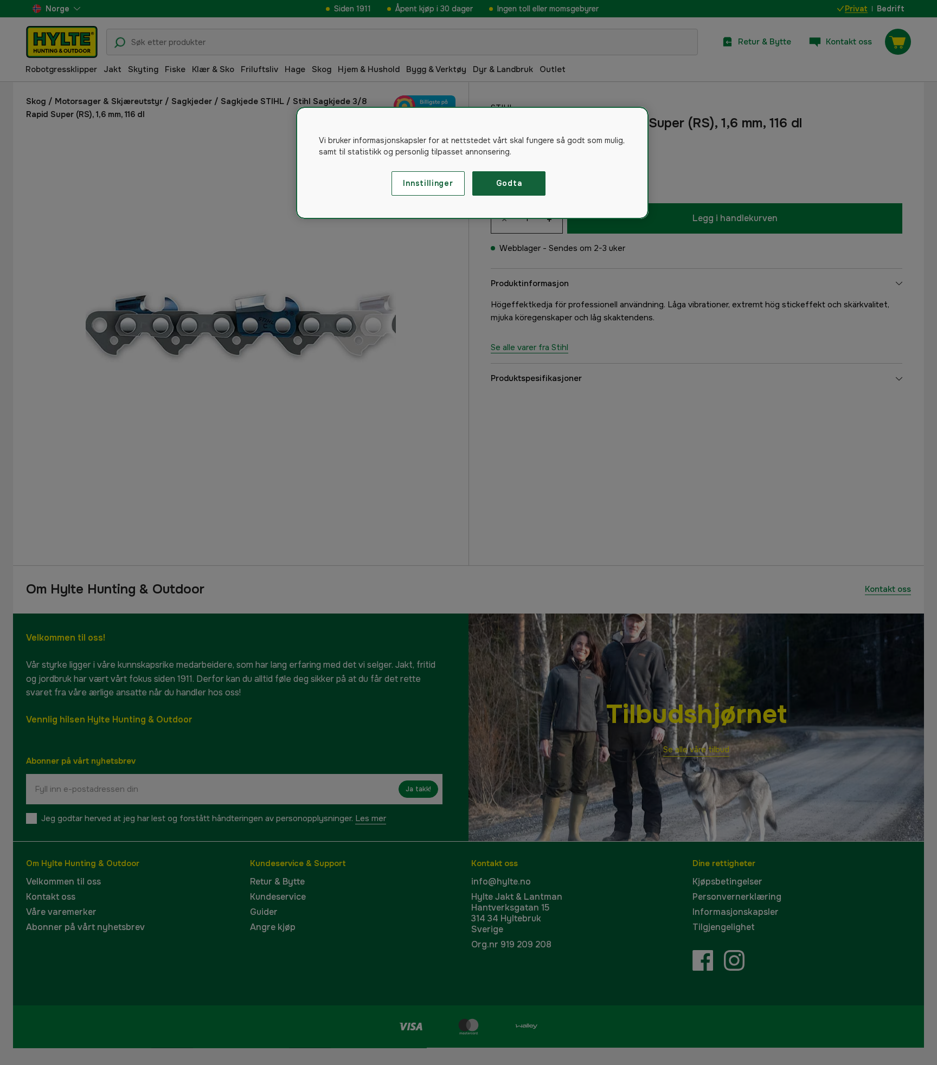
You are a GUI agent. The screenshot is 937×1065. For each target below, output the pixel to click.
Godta (509, 183)
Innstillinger (428, 183)
